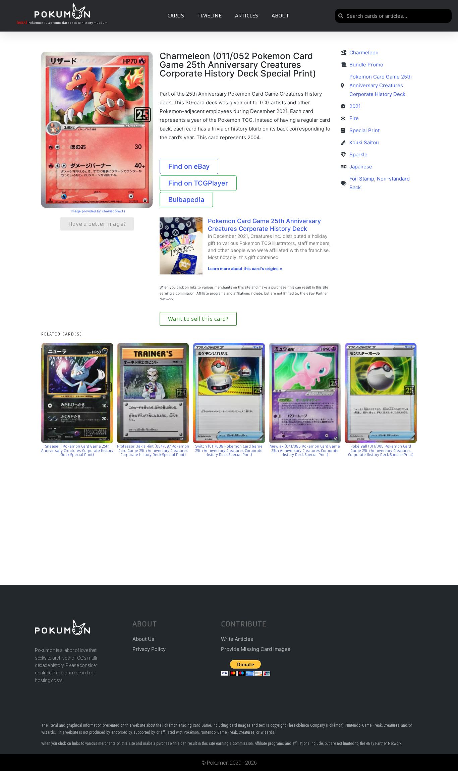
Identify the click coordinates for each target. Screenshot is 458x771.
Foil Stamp (361, 178)
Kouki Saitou (364, 142)
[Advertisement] (229, 511)
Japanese (360, 166)
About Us (143, 639)
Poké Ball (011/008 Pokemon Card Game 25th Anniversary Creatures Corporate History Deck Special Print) (380, 450)
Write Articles (237, 639)
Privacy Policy (149, 649)
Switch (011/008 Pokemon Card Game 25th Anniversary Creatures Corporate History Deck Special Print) (229, 450)
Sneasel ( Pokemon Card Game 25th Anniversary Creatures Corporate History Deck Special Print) (77, 450)
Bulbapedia (186, 200)
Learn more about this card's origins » (245, 268)
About (280, 15)
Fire (354, 118)
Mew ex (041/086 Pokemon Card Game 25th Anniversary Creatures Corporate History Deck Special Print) (305, 450)
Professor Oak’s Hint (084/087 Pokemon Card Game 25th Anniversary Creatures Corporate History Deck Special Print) (153, 450)
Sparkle (358, 154)
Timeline (209, 15)
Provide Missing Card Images (255, 649)
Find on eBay (189, 166)
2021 (355, 106)
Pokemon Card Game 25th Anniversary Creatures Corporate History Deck (264, 224)
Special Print (364, 130)
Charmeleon (364, 52)
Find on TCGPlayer (198, 183)
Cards (175, 15)
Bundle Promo (366, 64)
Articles (246, 15)
